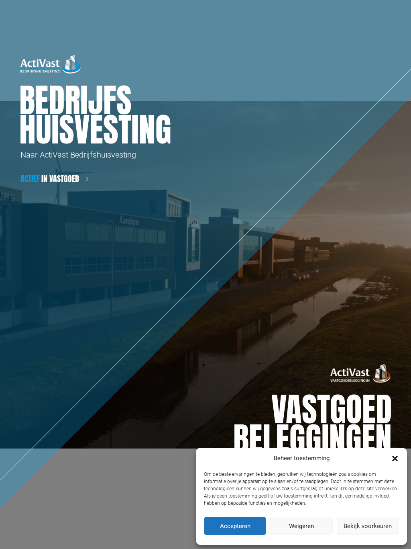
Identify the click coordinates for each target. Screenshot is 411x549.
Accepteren (235, 526)
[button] (395, 458)
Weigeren (301, 526)
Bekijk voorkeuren (368, 526)
